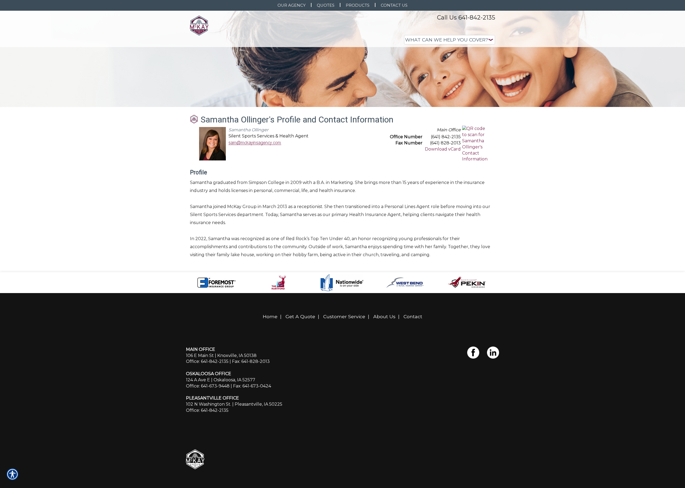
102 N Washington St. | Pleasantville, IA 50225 (234, 404)
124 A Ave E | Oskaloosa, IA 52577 (220, 379)
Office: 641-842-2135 (207, 361)
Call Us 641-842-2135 (466, 17)
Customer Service (344, 316)
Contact (413, 316)
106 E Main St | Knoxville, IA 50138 (221, 355)
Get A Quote (300, 316)
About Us (384, 316)
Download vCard (443, 149)
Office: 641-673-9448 (208, 386)
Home (270, 316)
